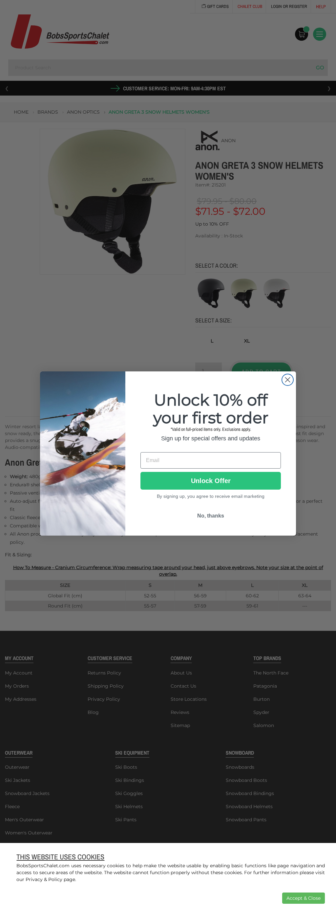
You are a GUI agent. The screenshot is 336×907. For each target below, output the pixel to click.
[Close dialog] (287, 380)
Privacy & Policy (44, 879)
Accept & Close (303, 898)
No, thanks (210, 516)
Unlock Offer (211, 480)
